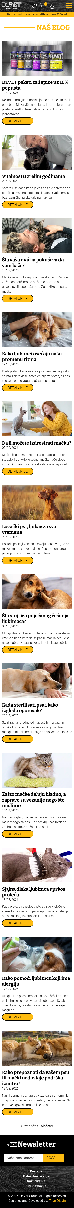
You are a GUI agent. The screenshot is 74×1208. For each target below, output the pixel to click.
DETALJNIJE (18, 121)
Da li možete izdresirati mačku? (36, 443)
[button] (68, 5)
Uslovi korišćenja (36, 1176)
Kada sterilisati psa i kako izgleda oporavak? (30, 708)
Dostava (36, 1171)
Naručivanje (36, 1181)
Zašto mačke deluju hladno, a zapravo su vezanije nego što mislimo (34, 799)
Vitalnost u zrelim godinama (33, 176)
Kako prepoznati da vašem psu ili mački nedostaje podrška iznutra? (35, 1078)
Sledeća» (47, 1126)
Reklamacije (37, 1186)
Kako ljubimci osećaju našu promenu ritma (32, 356)
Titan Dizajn (57, 1200)
